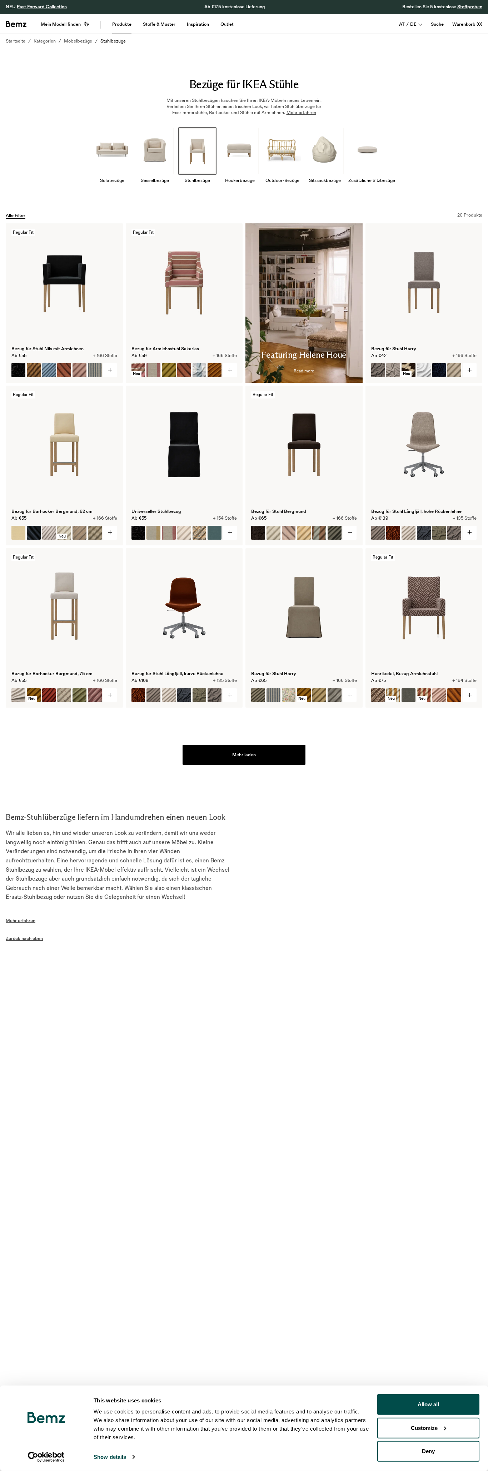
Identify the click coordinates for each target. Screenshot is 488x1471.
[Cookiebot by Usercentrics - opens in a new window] (46, 1457)
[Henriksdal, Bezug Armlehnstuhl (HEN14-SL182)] (439, 695)
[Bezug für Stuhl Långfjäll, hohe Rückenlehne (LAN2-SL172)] (408, 533)
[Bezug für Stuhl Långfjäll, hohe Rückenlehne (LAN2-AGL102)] (378, 533)
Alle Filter (15, 215)
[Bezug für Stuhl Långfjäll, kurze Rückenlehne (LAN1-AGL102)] (153, 695)
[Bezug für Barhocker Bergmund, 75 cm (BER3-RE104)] (18, 695)
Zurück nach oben (24, 938)
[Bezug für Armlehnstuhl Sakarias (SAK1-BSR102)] (153, 370)
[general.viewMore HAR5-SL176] (350, 695)
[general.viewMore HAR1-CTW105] (470, 370)
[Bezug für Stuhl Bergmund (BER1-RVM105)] (258, 533)
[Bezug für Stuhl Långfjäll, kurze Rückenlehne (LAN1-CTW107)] (184, 695)
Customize (424, 1428)
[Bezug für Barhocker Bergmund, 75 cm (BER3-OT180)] (49, 695)
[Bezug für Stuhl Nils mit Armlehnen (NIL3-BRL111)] (79, 370)
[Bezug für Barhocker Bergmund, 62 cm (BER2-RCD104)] (34, 533)
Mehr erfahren (20, 920)
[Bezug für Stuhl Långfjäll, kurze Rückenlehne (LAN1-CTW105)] (214, 695)
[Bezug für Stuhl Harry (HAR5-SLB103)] (289, 695)
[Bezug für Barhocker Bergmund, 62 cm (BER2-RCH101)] (79, 533)
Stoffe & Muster (159, 24)
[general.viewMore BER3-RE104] (110, 695)
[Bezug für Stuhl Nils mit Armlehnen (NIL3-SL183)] (49, 370)
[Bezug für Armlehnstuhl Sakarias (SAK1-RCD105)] (184, 370)
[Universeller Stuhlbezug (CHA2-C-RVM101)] (138, 533)
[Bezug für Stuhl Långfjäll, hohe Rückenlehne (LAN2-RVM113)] (393, 533)
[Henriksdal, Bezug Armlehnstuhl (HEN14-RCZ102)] (378, 695)
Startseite (15, 41)
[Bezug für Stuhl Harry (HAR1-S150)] (424, 370)
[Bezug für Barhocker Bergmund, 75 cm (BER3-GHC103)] (95, 695)
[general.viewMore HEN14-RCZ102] (470, 695)
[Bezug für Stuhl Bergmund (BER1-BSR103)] (319, 533)
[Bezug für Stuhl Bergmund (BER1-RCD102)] (289, 533)
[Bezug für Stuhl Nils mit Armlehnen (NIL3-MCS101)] (34, 370)
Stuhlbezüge (113, 41)
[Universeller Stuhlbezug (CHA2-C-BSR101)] (153, 533)
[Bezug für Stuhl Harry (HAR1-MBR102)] (454, 370)
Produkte (121, 24)
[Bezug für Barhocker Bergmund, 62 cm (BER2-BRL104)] (18, 533)
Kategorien (45, 41)
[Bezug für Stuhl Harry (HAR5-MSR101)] (273, 695)
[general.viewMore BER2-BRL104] (110, 533)
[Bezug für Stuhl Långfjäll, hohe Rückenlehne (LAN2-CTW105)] (454, 533)
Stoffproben (469, 7)
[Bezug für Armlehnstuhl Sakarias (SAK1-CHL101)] (199, 370)
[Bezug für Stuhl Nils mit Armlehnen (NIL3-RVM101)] (18, 370)
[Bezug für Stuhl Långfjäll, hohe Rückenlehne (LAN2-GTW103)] (439, 533)
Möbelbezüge (78, 41)
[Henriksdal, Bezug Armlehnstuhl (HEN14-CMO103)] (408, 695)
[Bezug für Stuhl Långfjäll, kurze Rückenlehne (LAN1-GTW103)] (199, 695)
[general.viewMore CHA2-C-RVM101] (230, 533)
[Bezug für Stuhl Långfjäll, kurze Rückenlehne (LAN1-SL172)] (169, 695)
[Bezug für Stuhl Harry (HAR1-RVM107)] (439, 370)
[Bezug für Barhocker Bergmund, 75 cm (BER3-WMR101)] (64, 695)
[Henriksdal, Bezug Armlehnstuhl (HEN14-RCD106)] (454, 695)
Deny (428, 1451)
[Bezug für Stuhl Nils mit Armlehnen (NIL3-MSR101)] (95, 370)
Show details (110, 1457)
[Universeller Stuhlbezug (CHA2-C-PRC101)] (199, 533)
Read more (304, 371)
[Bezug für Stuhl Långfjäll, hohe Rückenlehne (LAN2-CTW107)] (424, 533)
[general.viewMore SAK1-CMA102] (230, 370)
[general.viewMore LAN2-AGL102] (470, 533)
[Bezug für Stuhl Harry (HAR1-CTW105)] (378, 370)
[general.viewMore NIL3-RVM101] (110, 370)
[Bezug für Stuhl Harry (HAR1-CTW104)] (393, 370)
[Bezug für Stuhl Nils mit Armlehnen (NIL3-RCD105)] (64, 370)
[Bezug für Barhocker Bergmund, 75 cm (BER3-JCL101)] (79, 695)
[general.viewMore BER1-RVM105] (350, 533)
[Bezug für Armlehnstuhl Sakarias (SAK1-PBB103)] (169, 370)
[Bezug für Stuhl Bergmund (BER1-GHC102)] (304, 533)
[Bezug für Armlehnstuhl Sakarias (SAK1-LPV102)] (214, 370)
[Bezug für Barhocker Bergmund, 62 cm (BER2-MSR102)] (95, 533)
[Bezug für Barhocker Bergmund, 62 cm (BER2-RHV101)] (49, 533)
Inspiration (198, 24)
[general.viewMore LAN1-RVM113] (230, 695)
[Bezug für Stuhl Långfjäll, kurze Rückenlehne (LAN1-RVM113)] (138, 695)
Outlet (227, 24)
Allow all (428, 1404)
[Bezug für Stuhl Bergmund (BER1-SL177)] (335, 533)
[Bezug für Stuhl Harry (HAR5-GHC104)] (335, 695)
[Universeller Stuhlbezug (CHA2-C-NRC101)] (184, 533)
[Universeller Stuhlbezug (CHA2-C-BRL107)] (214, 533)
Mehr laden (244, 755)
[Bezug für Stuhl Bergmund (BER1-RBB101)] (273, 533)
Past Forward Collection (42, 7)
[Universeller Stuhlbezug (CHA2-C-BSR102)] (169, 533)
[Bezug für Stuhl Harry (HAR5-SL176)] (258, 695)
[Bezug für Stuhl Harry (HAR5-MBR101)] (319, 695)
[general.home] (16, 24)
